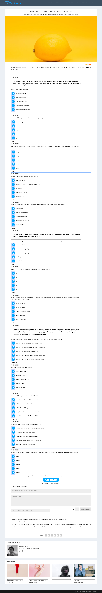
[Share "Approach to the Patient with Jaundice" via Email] (57, 535)
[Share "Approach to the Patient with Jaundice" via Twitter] (48, 535)
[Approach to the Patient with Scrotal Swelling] (84, 570)
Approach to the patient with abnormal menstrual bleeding (15, 579)
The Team (75, 591)
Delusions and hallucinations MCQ (61, 579)
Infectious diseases (56, 14)
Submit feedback (85, 509)
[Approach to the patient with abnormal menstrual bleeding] (17, 570)
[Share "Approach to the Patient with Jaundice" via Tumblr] (51, 535)
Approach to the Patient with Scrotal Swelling (84, 579)
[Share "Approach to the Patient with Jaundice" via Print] (60, 535)
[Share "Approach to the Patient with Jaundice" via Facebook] (45, 535)
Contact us (88, 591)
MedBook (59, 3)
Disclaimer (94, 591)
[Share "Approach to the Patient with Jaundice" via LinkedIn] (54, 535)
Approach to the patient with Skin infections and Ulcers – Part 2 (38, 579)
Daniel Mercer (32, 14)
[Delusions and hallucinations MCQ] (62, 570)
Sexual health (74, 14)
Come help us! (82, 591)
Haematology (48, 14)
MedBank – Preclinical (71, 3)
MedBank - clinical (66, 14)
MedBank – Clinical (88, 3)
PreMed (50, 3)
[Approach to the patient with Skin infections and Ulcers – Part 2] (39, 570)
